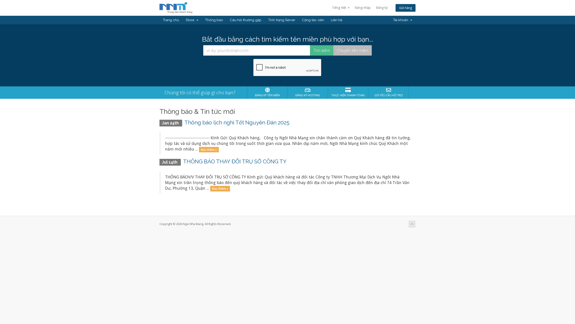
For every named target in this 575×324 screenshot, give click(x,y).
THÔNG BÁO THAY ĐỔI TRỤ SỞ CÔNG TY (235, 161)
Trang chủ (171, 20)
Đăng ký (382, 7)
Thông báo (214, 20)
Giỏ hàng (405, 8)
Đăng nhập (363, 7)
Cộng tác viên (313, 20)
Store (191, 20)
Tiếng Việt (339, 7)
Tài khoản (401, 20)
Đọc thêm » (209, 149)
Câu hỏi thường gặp (245, 20)
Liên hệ (336, 20)
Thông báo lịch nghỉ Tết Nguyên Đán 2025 (237, 122)
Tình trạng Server (281, 20)
